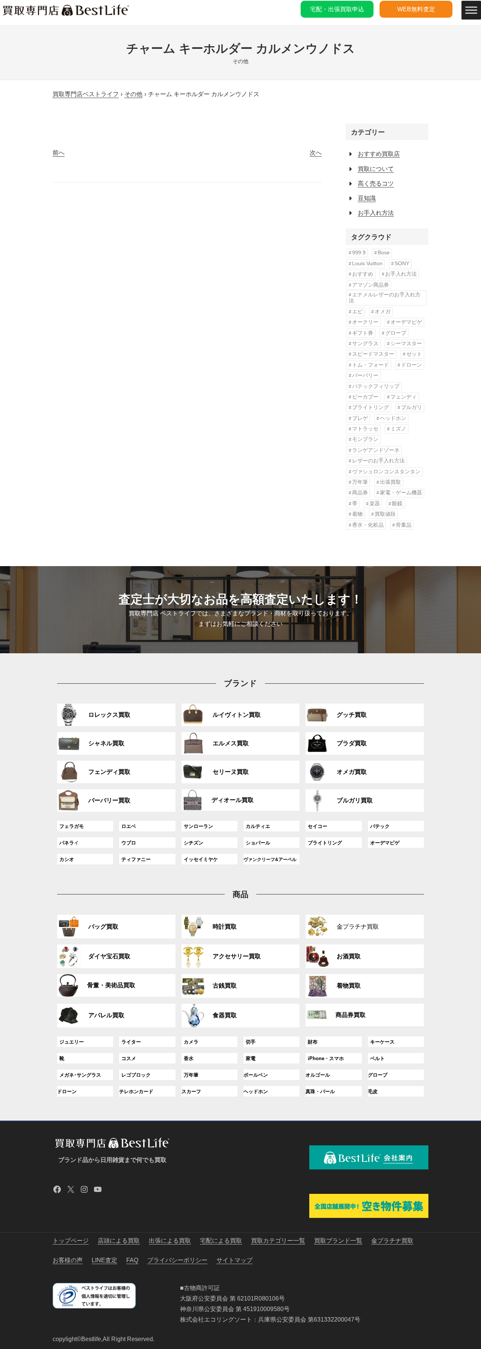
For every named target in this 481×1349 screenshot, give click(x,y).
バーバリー (365, 375)
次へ (316, 153)
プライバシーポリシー (177, 1260)
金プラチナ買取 (392, 1240)
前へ (59, 153)
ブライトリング (370, 407)
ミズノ (398, 429)
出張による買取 (170, 1240)
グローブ (395, 333)
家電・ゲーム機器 (401, 492)
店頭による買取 (119, 1240)
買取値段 (385, 514)
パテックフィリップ (375, 386)
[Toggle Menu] (471, 10)
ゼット (414, 354)
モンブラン (365, 439)
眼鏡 (397, 503)
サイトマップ (234, 1260)
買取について (376, 169)
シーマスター (406, 343)
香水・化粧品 (368, 525)
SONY (402, 263)
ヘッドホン (393, 418)
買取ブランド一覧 (338, 1240)
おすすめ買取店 (379, 154)
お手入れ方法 (376, 213)
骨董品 (403, 525)
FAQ (132, 1260)
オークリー (365, 322)
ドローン (411, 365)
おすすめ (362, 274)
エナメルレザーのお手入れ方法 (384, 298)
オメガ (382, 311)
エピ (357, 311)
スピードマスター (373, 354)
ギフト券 (362, 333)
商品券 (360, 492)
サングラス (365, 343)
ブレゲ (360, 418)
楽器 (374, 503)
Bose (384, 252)
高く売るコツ (376, 183)
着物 (357, 514)
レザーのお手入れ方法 (378, 461)
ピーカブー (365, 397)
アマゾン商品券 (370, 285)
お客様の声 (68, 1260)
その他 (240, 61)
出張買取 (390, 482)
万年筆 (360, 482)
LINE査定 (104, 1260)
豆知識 (367, 198)
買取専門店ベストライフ (86, 94)
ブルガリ (411, 407)
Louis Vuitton (367, 263)
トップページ (71, 1240)
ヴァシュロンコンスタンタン (386, 471)
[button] (337, 9)
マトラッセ (365, 429)
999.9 (359, 252)
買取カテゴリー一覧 (278, 1240)
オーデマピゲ (406, 322)
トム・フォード (370, 365)
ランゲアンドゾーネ (375, 450)
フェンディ (403, 397)
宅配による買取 (221, 1240)
